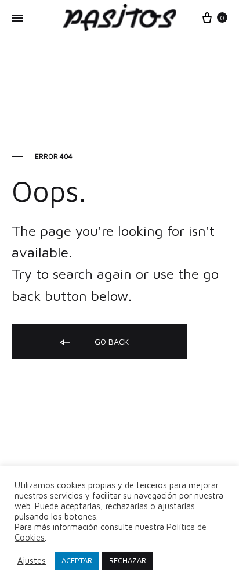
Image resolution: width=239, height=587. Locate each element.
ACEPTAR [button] (76, 560)
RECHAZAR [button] (127, 560)
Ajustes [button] (31, 560)
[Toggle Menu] (17, 18)
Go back (110, 341)
